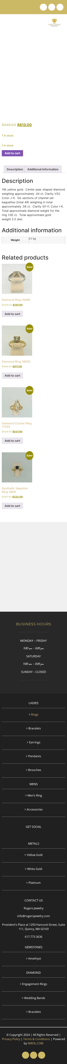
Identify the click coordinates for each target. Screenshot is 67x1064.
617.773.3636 (33, 937)
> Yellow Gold (33, 855)
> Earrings (33, 742)
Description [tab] (15, 169)
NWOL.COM (35, 1043)
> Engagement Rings (33, 984)
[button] (6, 22)
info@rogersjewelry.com (33, 916)
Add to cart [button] (12, 314)
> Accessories (33, 809)
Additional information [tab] (42, 169)
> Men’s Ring (33, 795)
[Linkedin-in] (51, 7)
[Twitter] (59, 7)
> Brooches (33, 770)
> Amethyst (33, 958)
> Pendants (33, 756)
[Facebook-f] (43, 7)
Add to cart (12, 153)
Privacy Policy (11, 1039)
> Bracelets (33, 728)
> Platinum (33, 883)
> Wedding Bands (33, 998)
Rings (34, 714)
